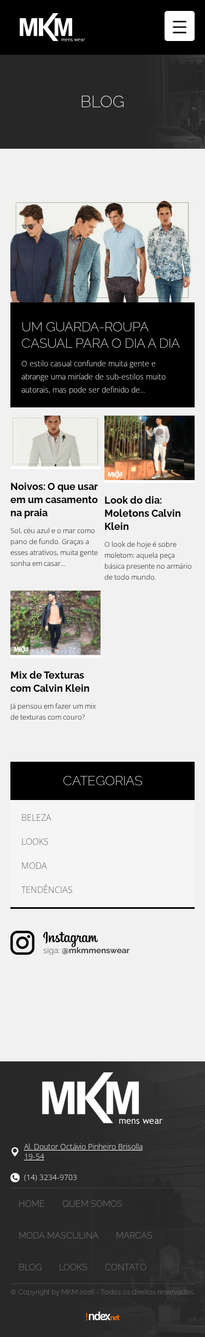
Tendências (47, 890)
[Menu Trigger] (180, 26)
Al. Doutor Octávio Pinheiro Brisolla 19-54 (83, 1151)
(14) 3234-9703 (50, 1177)
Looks (35, 842)
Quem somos (92, 1204)
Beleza (36, 817)
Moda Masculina (58, 1235)
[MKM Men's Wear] (103, 27)
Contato (126, 1267)
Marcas (134, 1235)
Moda (34, 866)
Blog (30, 1267)
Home (32, 1204)
